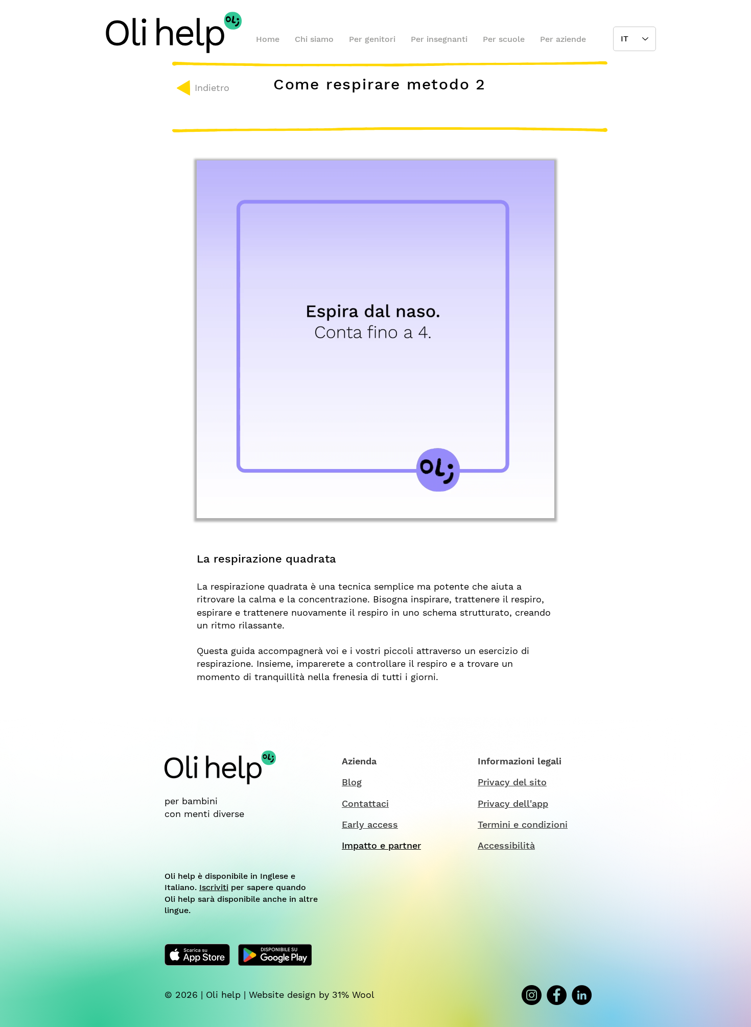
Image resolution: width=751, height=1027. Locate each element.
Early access (370, 824)
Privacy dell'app (513, 803)
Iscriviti (213, 887)
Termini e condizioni (523, 824)
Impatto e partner (381, 845)
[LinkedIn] (582, 995)
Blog (352, 782)
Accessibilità (506, 845)
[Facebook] (557, 995)
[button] (541, 507)
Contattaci (365, 803)
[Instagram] (532, 995)
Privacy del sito (512, 782)
